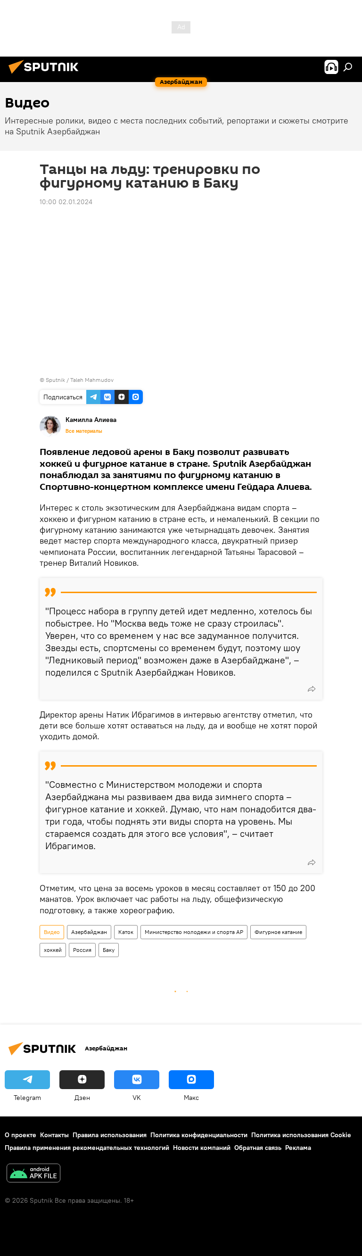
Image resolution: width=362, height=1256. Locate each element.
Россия (82, 949)
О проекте (20, 1135)
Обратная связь (257, 1147)
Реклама (298, 1147)
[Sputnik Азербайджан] (46, 75)
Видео (52, 931)
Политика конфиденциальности (198, 1135)
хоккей (53, 949)
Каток (125, 931)
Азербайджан (89, 931)
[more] (311, 688)
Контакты (54, 1135)
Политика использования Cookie (301, 1135)
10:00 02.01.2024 (66, 202)
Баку (109, 949)
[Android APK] (33, 1174)
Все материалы (84, 431)
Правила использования (110, 1135)
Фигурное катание (278, 931)
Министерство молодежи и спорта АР (194, 931)
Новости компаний (201, 1147)
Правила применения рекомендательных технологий (87, 1147)
